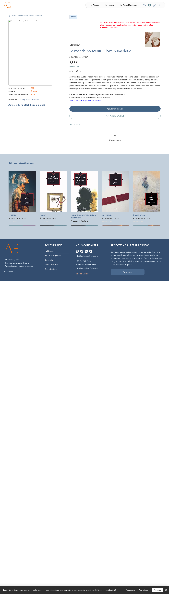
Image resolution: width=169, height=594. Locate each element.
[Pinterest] (76, 124)
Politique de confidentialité (105, 590)
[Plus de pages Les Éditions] (100, 5)
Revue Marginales (53, 255)
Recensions (50, 260)
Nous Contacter (52, 264)
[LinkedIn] (86, 251)
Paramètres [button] (130, 590)
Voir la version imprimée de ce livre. (85, 100)
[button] (154, 5)
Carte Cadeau (51, 269)
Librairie (14, 16)
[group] (84, 198)
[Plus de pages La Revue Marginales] (138, 5)
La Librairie (50, 251)
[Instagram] (77, 251)
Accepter (157, 590)
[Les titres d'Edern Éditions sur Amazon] (90, 251)
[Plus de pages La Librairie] (115, 5)
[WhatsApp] (70, 124)
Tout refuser (143, 590)
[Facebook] (73, 124)
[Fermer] (166, 590)
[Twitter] (79, 124)
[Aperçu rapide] (22, 191)
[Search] (160, 5)
